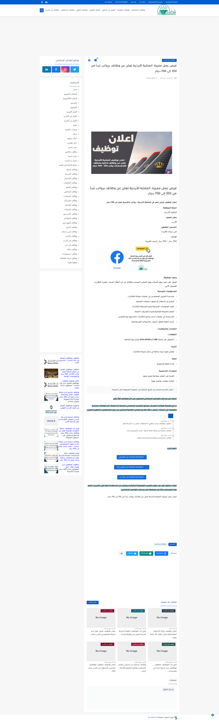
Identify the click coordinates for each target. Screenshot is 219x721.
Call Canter (72, 263)
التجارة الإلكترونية (70, 98)
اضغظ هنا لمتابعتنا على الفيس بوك (130, 467)
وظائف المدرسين (70, 214)
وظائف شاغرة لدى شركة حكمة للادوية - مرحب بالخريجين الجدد (149, 431)
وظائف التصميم (71, 178)
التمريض (73, 103)
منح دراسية (72, 156)
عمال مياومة (72, 138)
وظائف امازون (71, 227)
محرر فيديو (72, 147)
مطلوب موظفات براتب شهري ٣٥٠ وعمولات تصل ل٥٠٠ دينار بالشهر (147, 424)
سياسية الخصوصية (155, 2)
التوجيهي (73, 107)
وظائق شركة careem (68, 258)
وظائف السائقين (68, 10)
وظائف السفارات (70, 196)
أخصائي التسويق (70, 94)
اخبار (75, 89)
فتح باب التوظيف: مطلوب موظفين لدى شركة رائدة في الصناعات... (165, 668)
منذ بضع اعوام (165, 421)
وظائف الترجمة (71, 174)
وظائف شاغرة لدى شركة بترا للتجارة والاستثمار (154, 438)
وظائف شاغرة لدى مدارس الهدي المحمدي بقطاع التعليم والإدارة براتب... (132, 668)
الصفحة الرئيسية (172, 2)
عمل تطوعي (72, 143)
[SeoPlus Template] (175, 717)
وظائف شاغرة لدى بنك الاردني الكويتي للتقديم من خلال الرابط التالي (68, 419)
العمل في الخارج (108, 10)
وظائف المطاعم (138, 10)
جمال (75, 134)
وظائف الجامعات (70, 183)
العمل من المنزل (70, 120)
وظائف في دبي (71, 245)
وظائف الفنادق (71, 205)
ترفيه (75, 125)
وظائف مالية (72, 249)
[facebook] (41, 2)
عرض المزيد (93, 602)
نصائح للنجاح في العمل (68, 165)
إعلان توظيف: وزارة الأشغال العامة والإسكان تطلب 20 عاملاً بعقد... (163, 634)
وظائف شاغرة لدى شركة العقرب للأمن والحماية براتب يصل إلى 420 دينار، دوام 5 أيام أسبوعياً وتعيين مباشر (69, 397)
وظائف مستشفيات (69, 254)
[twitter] (74, 69)
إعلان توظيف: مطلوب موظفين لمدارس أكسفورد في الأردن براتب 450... (101, 668)
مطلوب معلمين (71, 152)
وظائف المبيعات (70, 209)
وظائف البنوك (71, 169)
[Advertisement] (109, 36)
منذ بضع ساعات (139, 628)
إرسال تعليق (168, 690)
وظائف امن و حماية (69, 231)
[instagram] (65, 69)
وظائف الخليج (82, 10)
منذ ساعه (172, 628)
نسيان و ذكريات (71, 160)
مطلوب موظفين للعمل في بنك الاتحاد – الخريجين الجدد (69, 360)
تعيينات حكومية (123, 10)
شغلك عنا (108, 2)
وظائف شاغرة (71, 236)
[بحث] (42, 10)
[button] (161, 553)
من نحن (133, 2)
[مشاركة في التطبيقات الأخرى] (121, 553)
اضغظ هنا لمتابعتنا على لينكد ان (132, 477)
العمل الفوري (94, 10)
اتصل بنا (142, 2)
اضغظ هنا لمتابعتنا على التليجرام (131, 457)
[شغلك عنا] (163, 10)
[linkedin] (46, 2)
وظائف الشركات (70, 200)
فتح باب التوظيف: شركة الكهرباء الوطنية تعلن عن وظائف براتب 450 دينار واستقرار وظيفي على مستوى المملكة (69, 433)
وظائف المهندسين (69, 223)
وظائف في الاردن (52, 10)
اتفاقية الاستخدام (121, 2)
